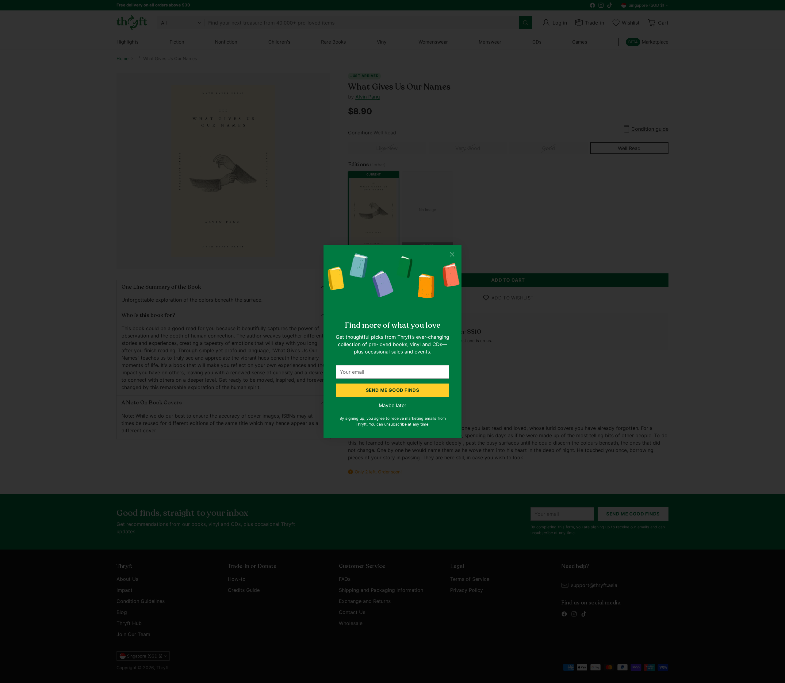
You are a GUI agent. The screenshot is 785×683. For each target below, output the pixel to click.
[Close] (452, 254)
